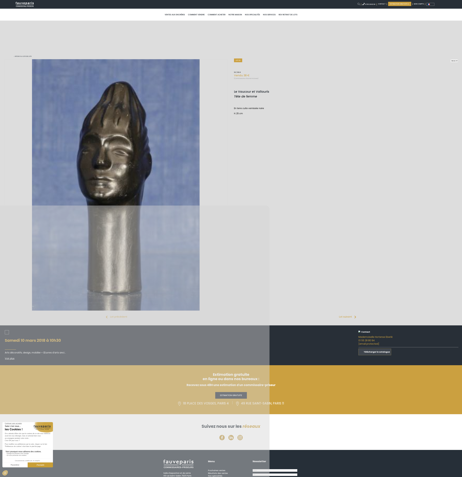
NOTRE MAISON (235, 14)
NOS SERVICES (269, 14)
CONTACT (381, 4)
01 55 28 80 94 (366, 340)
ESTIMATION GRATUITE (399, 4)
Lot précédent (118, 316)
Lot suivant (345, 316)
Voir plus (9, 358)
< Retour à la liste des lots (23, 56)
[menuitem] (430, 4)
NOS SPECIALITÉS (252, 14)
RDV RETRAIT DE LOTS (288, 14)
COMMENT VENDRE (196, 14)
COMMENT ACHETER (216, 14)
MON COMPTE (419, 4)
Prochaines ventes (216, 470)
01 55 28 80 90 (370, 4)
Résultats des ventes (218, 473)
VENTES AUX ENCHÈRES (175, 14)
